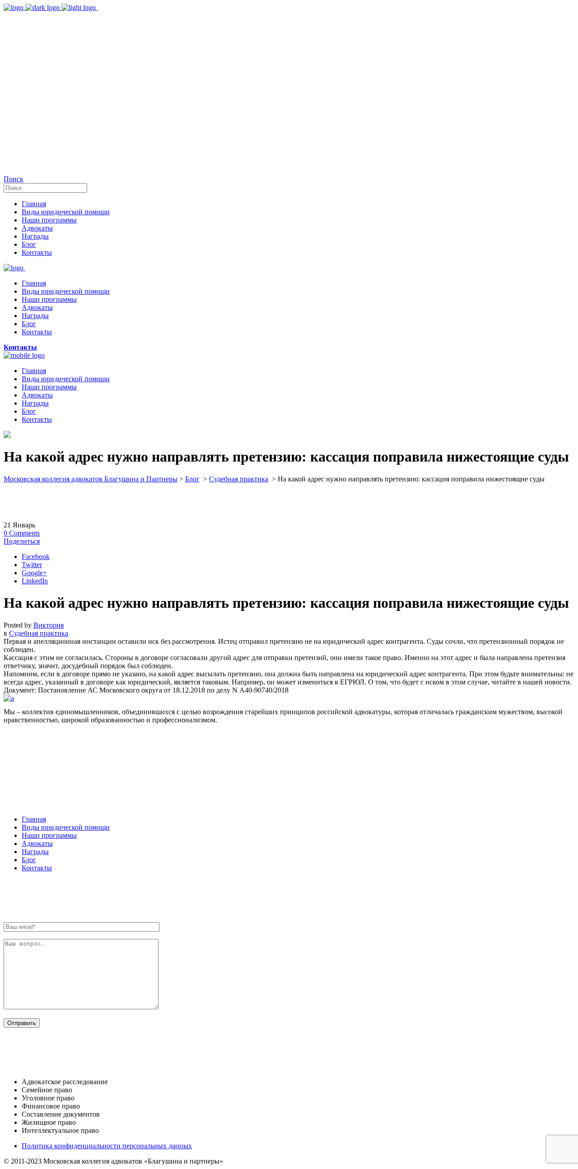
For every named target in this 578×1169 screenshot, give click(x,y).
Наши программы (49, 835)
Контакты (37, 868)
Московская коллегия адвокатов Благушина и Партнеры (90, 479)
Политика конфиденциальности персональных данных (107, 1146)
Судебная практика (238, 479)
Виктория (48, 625)
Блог (192, 479)
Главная (34, 819)
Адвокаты (37, 843)
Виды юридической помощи (66, 827)
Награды (35, 851)
